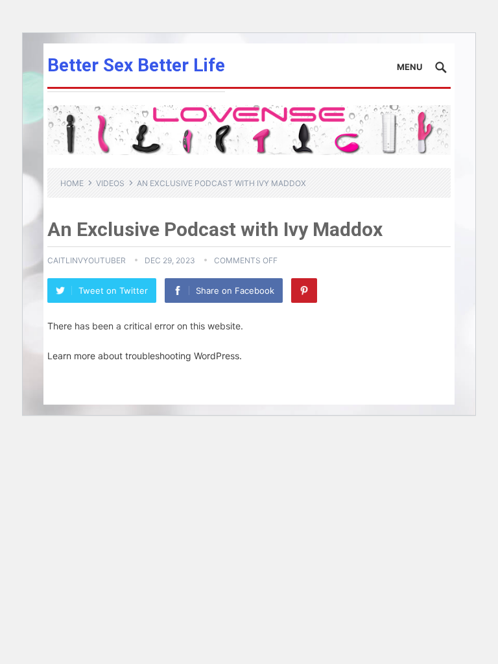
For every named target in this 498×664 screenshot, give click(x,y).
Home (72, 183)
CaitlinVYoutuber (86, 260)
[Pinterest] (304, 290)
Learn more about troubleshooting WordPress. (144, 355)
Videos (110, 183)
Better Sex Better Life (136, 65)
